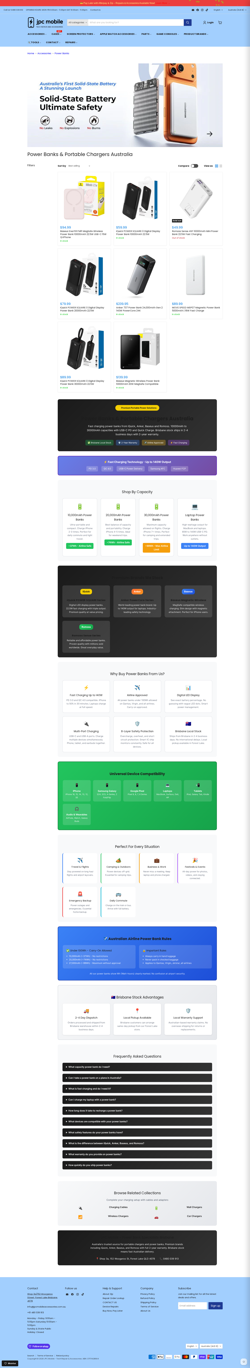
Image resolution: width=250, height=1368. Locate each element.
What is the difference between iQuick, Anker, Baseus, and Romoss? (106, 1143)
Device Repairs (110, 1306)
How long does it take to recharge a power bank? (95, 1110)
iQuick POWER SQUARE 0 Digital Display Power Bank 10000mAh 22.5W (138, 233)
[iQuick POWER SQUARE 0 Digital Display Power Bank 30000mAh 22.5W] (84, 348)
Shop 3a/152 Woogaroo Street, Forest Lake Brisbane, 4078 (42, 1297)
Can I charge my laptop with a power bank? (92, 1099)
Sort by (62, 166)
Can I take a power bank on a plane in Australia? (94, 1077)
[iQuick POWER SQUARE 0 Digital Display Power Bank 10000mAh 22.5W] (140, 198)
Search (30, 1355)
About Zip (108, 1293)
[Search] (188, 22)
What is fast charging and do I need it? (89, 1088)
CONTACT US (110, 1302)
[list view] (221, 166)
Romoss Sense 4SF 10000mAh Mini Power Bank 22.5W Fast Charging (195, 233)
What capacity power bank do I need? (89, 1066)
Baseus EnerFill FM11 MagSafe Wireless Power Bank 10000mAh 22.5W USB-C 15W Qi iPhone (83, 234)
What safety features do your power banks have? (95, 1132)
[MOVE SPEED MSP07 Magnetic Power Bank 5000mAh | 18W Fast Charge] (196, 275)
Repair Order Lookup (113, 1298)
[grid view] (217, 166)
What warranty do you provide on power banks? (95, 1154)
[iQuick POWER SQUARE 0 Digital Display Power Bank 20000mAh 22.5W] (84, 275)
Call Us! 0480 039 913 (13, 10)
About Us (145, 1310)
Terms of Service (149, 1306)
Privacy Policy (147, 1293)
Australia (236, 10)
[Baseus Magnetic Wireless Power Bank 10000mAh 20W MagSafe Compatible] (140, 348)
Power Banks (62, 53)
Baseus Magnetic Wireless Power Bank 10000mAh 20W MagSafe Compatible (138, 382)
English (217, 10)
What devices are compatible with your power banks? (98, 1121)
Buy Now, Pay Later (113, 1310)
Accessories (44, 53)
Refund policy (62, 1355)
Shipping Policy (148, 1302)
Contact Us (95, 10)
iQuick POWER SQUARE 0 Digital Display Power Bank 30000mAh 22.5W (82, 382)
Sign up (215, 1305)
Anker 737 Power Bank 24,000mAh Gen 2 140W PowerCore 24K (139, 309)
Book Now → (116, 3)
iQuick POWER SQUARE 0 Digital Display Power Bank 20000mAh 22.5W (82, 309)
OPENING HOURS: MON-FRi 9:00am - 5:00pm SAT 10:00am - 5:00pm (56, 10)
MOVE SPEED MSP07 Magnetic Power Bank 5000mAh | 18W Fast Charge (196, 309)
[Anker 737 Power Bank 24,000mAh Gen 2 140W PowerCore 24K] (140, 275)
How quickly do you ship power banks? (90, 1165)
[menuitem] (37, 34)
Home (30, 53)
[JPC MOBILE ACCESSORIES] (45, 22)
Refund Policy (147, 1298)
